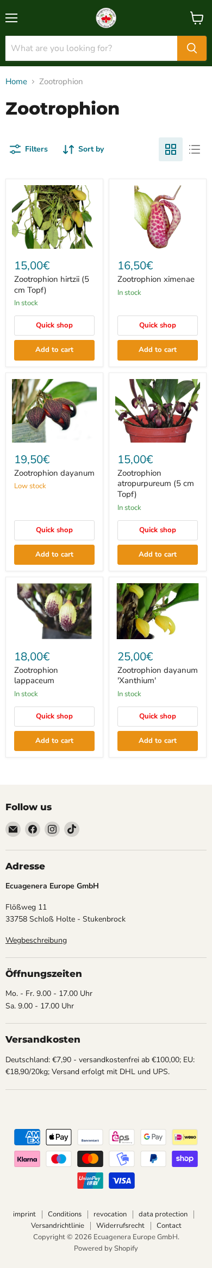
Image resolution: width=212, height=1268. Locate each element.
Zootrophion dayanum (54, 473)
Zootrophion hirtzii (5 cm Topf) (51, 284)
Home (16, 81)
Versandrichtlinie (57, 1226)
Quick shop (54, 325)
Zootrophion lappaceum (36, 675)
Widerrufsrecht (120, 1226)
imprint (24, 1214)
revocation (110, 1214)
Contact (169, 1226)
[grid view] (171, 149)
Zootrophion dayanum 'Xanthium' (157, 675)
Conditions (65, 1214)
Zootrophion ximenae (156, 279)
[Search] (192, 48)
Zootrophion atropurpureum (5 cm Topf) (155, 484)
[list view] (195, 149)
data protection (163, 1214)
